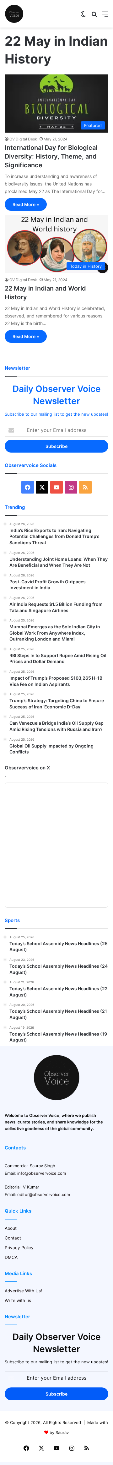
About (11, 1228)
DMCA (11, 1257)
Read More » (26, 204)
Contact (13, 1237)
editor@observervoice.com (43, 1194)
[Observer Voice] (14, 13)
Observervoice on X (27, 768)
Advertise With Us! (23, 1290)
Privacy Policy (19, 1247)
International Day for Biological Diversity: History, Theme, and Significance (51, 156)
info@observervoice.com (41, 1173)
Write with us (18, 1300)
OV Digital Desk (23, 139)
